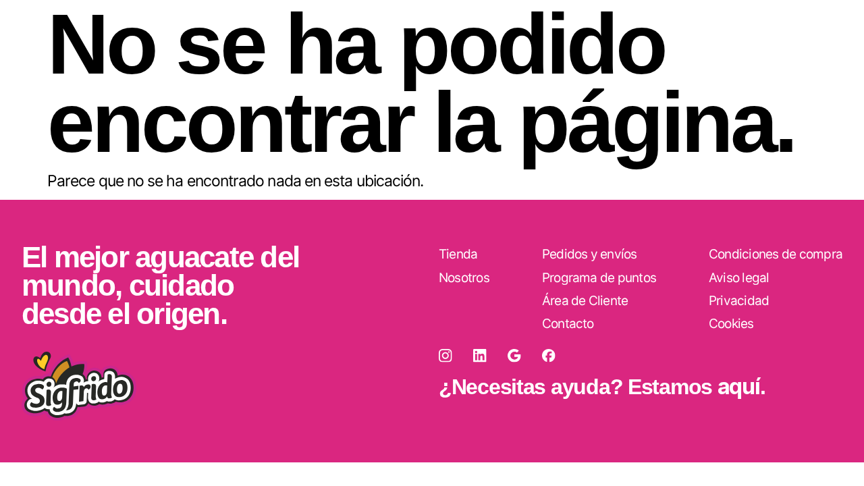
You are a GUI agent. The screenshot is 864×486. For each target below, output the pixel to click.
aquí (739, 386)
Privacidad (739, 300)
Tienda (458, 254)
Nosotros (464, 278)
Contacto (568, 323)
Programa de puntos (599, 278)
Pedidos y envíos (589, 254)
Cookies (731, 323)
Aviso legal (739, 278)
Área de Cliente (585, 300)
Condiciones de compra (775, 254)
